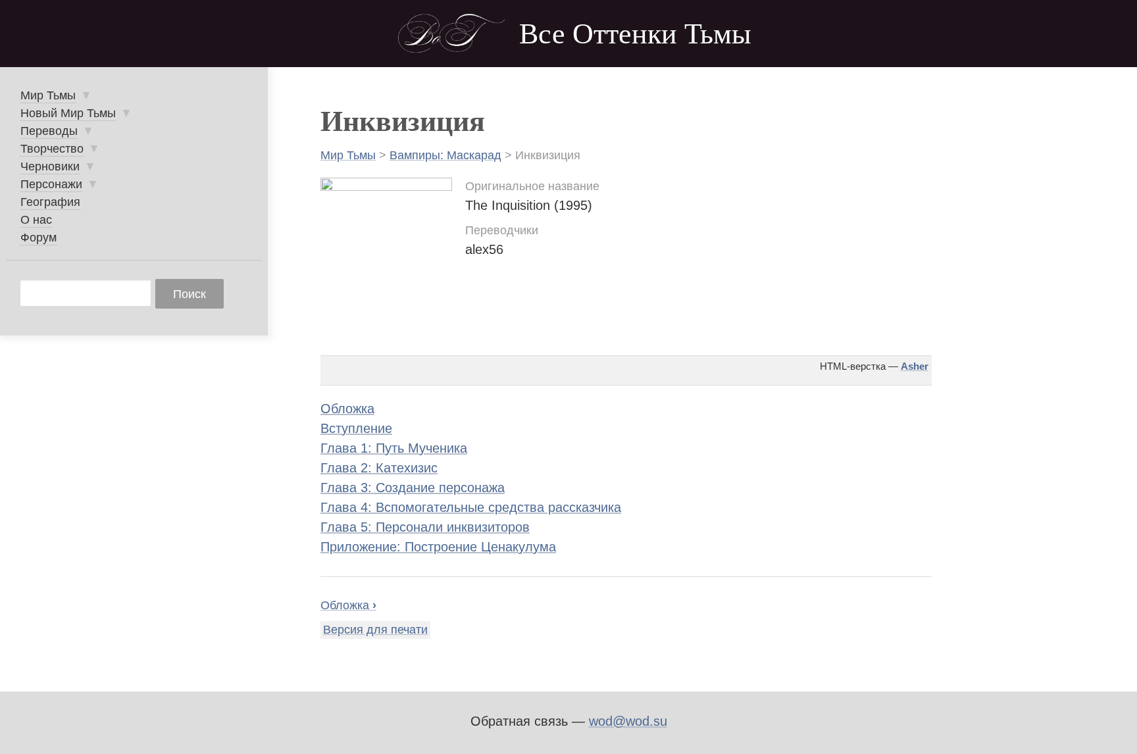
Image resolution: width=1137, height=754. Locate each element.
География (50, 202)
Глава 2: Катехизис (379, 468)
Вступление (356, 428)
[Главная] (451, 33)
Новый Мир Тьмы (68, 113)
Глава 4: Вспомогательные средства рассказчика (470, 507)
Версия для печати (375, 629)
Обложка (347, 408)
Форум (38, 237)
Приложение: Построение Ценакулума (438, 547)
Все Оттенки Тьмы (635, 34)
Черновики (50, 166)
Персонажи (51, 184)
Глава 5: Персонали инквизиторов (425, 527)
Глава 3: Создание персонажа (412, 487)
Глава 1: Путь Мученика (393, 448)
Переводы (49, 131)
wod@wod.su (628, 721)
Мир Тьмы (348, 155)
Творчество (52, 148)
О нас (36, 219)
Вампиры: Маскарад (445, 155)
